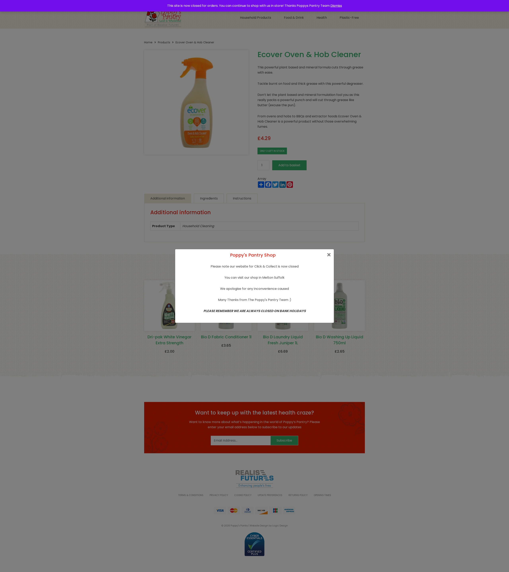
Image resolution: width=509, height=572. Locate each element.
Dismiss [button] (336, 5)
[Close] (329, 254)
